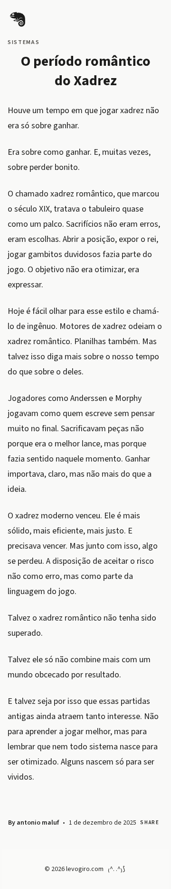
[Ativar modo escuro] (144, 18)
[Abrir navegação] (123, 18)
